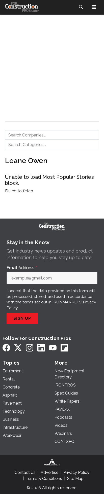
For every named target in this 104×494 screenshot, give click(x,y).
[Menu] (94, 7)
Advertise (49, 472)
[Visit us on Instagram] (29, 347)
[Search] (81, 7)
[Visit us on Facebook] (6, 347)
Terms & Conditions (44, 478)
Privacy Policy (76, 472)
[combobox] (52, 135)
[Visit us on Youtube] (53, 347)
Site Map (75, 478)
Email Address (22, 268)
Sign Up (22, 318)
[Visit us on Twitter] (18, 347)
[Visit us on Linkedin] (41, 347)
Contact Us (25, 472)
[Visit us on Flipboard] (64, 347)
